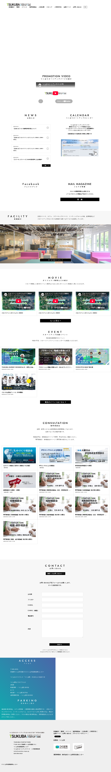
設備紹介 (12, 7)
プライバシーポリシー (50, 651)
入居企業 (41, 7)
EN (85, 7)
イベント (24, 7)
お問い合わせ (77, 7)
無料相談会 (33, 7)
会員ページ (67, 7)
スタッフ (49, 7)
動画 (18, 7)
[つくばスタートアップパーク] (19, 4)
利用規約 (60, 651)
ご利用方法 (58, 7)
